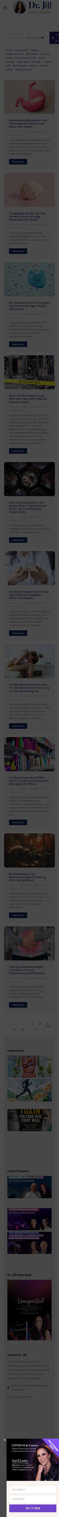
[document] (29, 758)
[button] (5, 1440)
